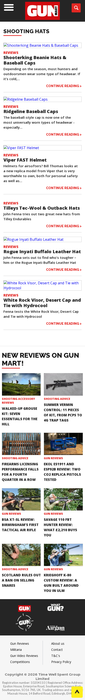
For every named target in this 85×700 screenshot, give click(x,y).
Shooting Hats (26, 31)
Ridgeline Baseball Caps (30, 111)
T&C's (55, 656)
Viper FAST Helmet (25, 160)
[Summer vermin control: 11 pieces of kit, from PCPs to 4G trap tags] (63, 384)
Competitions (20, 662)
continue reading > (64, 86)
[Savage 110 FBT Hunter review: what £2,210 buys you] (63, 499)
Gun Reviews (53, 458)
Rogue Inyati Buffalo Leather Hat (42, 251)
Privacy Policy (61, 662)
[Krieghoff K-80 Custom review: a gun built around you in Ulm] (63, 555)
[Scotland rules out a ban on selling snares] (21, 555)
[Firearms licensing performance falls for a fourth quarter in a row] (21, 444)
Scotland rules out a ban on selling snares (21, 580)
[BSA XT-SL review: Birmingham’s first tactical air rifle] (21, 499)
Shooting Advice (57, 399)
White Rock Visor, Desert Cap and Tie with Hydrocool (42, 302)
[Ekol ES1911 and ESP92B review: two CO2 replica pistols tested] (63, 444)
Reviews (10, 52)
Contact (57, 649)
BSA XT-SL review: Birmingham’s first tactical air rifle (20, 524)
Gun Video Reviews (24, 656)
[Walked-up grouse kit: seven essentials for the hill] (21, 384)
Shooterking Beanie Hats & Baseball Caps (34, 60)
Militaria (16, 649)
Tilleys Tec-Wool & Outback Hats (41, 208)
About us (57, 643)
